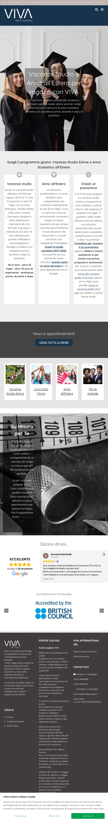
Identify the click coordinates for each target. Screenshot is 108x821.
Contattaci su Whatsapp (86, 689)
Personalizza (20, 816)
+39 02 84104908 (80, 679)
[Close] (105, 795)
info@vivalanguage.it (87, 694)
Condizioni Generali (15, 721)
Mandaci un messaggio (86, 674)
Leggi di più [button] (48, 579)
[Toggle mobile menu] (102, 9)
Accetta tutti (88, 816)
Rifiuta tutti (54, 816)
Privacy (10, 717)
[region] (54, 807)
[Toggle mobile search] (96, 9)
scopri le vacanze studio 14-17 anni (87, 289)
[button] (6, 611)
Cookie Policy (12, 726)
